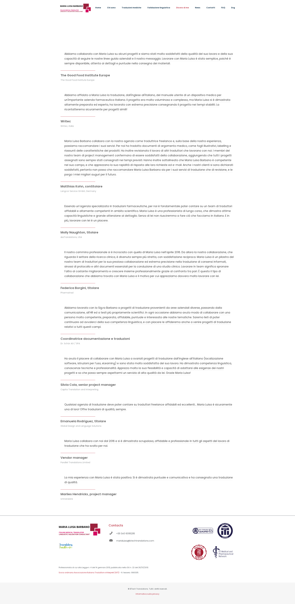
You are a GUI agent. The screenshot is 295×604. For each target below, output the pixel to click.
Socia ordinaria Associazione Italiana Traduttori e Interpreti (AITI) (89, 572)
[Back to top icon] (280, 597)
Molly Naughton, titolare (79, 232)
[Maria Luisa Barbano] (75, 7)
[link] (66, 545)
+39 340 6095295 (125, 533)
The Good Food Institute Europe (85, 75)
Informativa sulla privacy (147, 594)
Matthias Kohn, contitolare (81, 186)
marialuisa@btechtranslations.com (135, 540)
